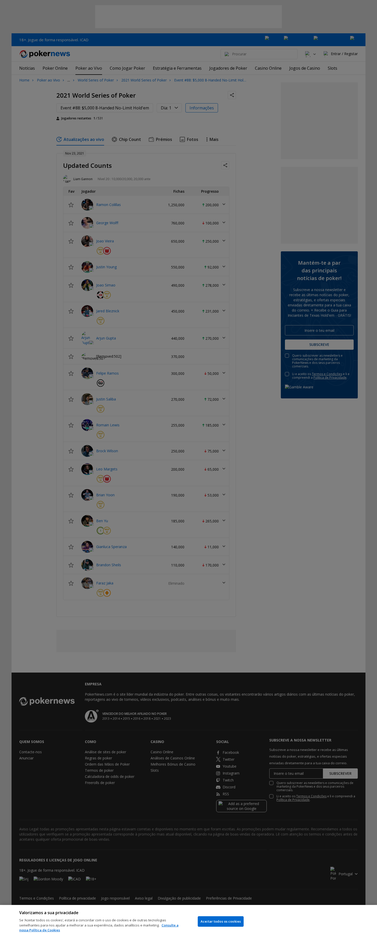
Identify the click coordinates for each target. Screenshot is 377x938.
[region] (188, 921)
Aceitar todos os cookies (221, 921)
